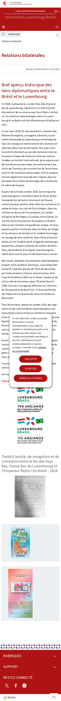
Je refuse (31, 368)
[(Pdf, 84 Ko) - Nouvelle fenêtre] (20, 542)
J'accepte (30, 359)
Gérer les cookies (30, 378)
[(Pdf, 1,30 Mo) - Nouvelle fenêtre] (20, 593)
